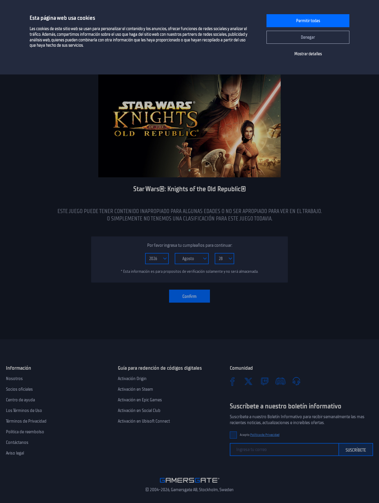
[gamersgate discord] (280, 381)
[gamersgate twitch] (264, 381)
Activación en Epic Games (140, 400)
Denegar (308, 37)
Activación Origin (132, 379)
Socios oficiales (19, 389)
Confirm (189, 296)
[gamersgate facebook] (232, 381)
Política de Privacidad (265, 435)
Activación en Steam (135, 389)
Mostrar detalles (308, 54)
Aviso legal (15, 453)
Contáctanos (17, 442)
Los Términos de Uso (24, 410)
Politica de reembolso (25, 432)
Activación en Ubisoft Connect (144, 421)
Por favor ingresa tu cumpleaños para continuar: (189, 245)
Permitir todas (308, 21)
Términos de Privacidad (26, 421)
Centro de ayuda (20, 400)
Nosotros (14, 379)
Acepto (260, 435)
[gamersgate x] (248, 381)
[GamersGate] (189, 484)
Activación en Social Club (139, 410)
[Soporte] (296, 381)
